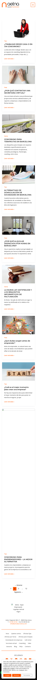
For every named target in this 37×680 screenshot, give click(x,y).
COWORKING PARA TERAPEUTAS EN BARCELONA (18, 140)
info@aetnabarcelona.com (18, 624)
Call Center (28, 640)
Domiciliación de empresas (14, 640)
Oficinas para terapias (25, 637)
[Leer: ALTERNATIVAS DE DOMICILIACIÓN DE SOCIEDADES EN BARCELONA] (18, 174)
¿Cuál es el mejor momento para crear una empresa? (16, 388)
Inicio (7, 633)
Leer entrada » (9, 59)
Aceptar (7, 675)
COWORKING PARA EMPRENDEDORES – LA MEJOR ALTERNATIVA (18, 559)
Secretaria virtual (11, 643)
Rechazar (16, 675)
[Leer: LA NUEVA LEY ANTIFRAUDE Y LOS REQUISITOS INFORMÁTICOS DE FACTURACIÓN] (18, 274)
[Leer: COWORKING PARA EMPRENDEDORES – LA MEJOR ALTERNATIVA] (18, 479)
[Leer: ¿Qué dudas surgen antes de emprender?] (18, 325)
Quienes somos (16, 633)
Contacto (28, 646)
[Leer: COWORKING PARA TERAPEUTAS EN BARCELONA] (18, 123)
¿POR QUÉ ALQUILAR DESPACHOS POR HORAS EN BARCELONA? (17, 243)
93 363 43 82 (13, 622)
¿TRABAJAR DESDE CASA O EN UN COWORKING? (18, 45)
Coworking (22, 643)
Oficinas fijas (27, 633)
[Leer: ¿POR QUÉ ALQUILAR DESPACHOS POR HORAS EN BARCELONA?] (18, 225)
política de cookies (9, 668)
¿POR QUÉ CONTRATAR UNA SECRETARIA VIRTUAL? (17, 92)
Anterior (18, 585)
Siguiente (18, 592)
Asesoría (9, 646)
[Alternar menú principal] (33, 5)
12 (26, 589)
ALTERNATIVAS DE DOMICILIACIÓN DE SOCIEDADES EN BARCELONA (17, 192)
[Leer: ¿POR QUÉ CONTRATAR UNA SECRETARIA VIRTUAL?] (18, 75)
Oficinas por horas (10, 637)
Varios (6, 136)
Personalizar (27, 675)
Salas (29, 643)
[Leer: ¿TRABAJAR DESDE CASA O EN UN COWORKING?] (18, 28)
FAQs (21, 646)
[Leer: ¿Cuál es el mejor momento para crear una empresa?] (18, 371)
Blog (15, 646)
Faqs (5, 87)
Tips (5, 41)
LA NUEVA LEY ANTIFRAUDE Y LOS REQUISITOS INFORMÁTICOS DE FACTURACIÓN (18, 293)
